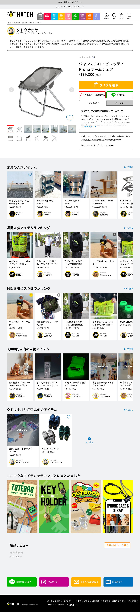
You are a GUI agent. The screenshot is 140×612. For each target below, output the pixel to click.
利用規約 (132, 601)
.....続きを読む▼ (88, 126)
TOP (9, 23)
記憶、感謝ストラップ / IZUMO (20, 450)
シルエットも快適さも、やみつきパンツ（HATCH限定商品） (47, 263)
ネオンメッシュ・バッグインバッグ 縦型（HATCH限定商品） (19, 263)
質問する (121, 95)
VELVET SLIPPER (50, 448)
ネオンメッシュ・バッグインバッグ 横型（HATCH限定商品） (103, 323)
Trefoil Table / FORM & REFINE (102, 202)
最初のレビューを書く (117, 545)
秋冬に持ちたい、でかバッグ (47, 323)
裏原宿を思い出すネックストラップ (103, 384)
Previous (11, 89)
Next (71, 89)
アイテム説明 (92, 102)
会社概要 (96, 601)
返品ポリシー (74, 604)
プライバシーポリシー (56, 604)
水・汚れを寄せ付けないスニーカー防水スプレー (47, 384)
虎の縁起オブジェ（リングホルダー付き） (19, 384)
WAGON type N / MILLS (45, 202)
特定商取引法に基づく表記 (114, 601)
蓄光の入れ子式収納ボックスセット (75, 384)
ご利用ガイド (69, 601)
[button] (114, 16)
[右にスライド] (129, 195)
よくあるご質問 (54, 601)
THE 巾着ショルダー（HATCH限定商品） (74, 263)
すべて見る (128, 167)
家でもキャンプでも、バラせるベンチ (19, 202)
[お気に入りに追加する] (69, 118)
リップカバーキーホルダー (103, 263)
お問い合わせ (84, 601)
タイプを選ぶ (109, 85)
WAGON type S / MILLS (73, 202)
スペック (119, 102)
